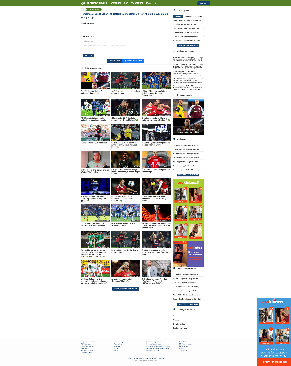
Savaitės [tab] (188, 16)
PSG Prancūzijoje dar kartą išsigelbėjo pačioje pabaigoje (193, 154)
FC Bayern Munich (185, 344)
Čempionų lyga (118, 342)
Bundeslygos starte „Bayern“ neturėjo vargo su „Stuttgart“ (193, 162)
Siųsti (87, 55)
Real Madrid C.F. (184, 342)
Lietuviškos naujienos (88, 346)
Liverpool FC (183, 348)
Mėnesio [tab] (198, 16)
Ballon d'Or (84, 348)
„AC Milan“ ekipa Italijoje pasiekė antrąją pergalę (190, 145)
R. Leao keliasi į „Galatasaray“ (183, 166)
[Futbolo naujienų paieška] (155, 3)
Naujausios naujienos (88, 342)
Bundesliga (117, 346)
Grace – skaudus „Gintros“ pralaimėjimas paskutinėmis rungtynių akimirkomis (200, 299)
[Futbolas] (83, 9)
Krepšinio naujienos (180, 328)
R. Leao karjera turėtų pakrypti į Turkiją (186, 40)
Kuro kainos (177, 316)
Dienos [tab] (178, 16)
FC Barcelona (183, 346)
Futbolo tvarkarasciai (88, 350)
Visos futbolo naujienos (125, 289)
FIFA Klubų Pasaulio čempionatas (157, 348)
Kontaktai (130, 358)
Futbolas (161, 358)
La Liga (116, 348)
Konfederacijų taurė (152, 350)
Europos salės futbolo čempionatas (158, 346)
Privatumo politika (151, 358)
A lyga (116, 350)
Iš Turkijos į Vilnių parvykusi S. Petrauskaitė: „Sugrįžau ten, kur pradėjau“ (199, 291)
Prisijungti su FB (134, 61)
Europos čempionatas (153, 344)
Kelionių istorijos (179, 324)
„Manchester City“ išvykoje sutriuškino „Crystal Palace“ (192, 79)
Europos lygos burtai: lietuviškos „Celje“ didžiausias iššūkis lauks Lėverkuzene (201, 28)
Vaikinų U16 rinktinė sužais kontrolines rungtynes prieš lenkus (195, 295)
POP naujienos (86, 344)
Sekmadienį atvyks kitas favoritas (184, 283)
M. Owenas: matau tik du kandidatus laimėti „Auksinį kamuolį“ (195, 24)
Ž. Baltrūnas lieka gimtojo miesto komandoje (188, 274)
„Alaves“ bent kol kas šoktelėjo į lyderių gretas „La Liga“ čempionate (197, 149)
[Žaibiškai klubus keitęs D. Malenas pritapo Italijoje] (188, 117)
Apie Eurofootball (139, 358)
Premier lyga (118, 344)
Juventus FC (183, 350)
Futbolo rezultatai (86, 352)
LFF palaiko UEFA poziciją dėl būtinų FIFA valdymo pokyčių (194, 287)
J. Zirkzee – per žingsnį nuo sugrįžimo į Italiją (189, 32)
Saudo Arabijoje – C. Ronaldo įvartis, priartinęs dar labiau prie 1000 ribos (198, 170)
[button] (148, 3)
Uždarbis (176, 320)
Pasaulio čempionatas (153, 342)
